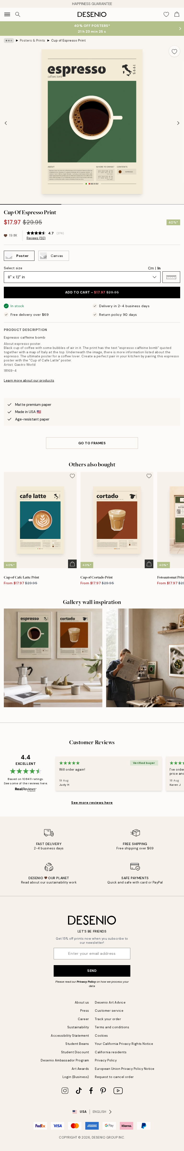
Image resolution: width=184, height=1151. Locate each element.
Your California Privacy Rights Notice (124, 1044)
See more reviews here (92, 802)
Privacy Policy (86, 982)
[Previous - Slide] (6, 123)
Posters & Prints (32, 40)
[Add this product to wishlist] (174, 51)
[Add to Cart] (72, 564)
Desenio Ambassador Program (65, 1060)
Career (83, 1019)
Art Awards (80, 1069)
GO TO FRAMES (92, 443)
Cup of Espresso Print (68, 40)
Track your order (108, 1019)
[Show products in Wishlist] (166, 14)
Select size (13, 268)
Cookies (101, 1036)
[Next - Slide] (178, 123)
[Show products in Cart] (177, 14)
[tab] (30, 203)
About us (82, 1002)
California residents (110, 1052)
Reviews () (36, 238)
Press (84, 1011)
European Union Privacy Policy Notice (125, 1069)
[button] (171, 277)
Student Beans (77, 1044)
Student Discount (75, 1052)
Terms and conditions (112, 1027)
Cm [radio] (151, 268)
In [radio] (159, 268)
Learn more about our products (29, 380)
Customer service (109, 1011)
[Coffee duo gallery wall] (53, 658)
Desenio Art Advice (110, 1002)
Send (92, 970)
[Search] (17, 14)
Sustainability (78, 1027)
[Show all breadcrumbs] (9, 40)
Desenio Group (105, 1137)
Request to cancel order (114, 1077)
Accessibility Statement (70, 1036)
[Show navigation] (7, 14)
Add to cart (92, 292)
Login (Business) (76, 1077)
